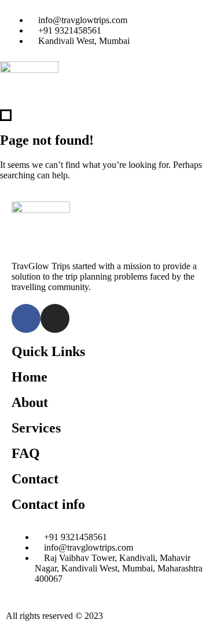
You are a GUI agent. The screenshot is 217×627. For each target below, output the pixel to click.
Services (36, 427)
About (30, 402)
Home (29, 376)
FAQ (26, 453)
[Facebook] (26, 318)
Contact (35, 478)
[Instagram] (55, 318)
